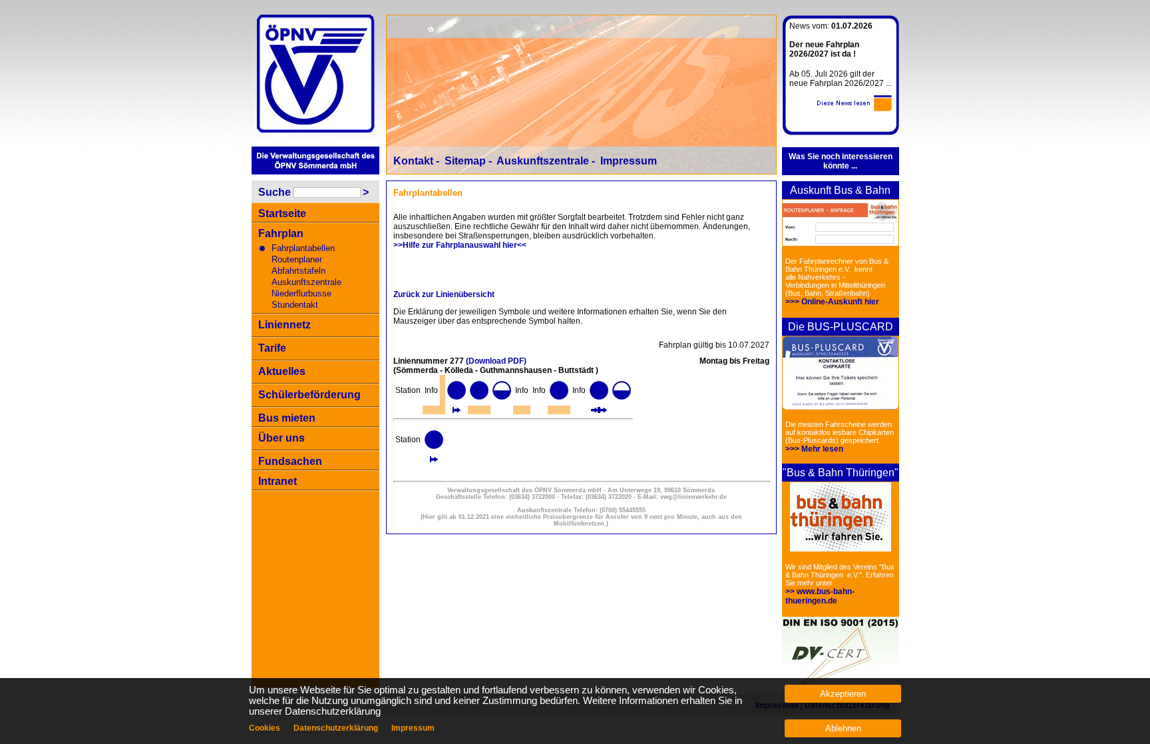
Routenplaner (297, 259)
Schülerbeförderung (309, 394)
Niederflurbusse (301, 293)
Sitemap (465, 161)
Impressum (628, 161)
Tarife (272, 348)
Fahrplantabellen (303, 248)
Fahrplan (280, 233)
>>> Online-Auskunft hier (832, 301)
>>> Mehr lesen (814, 449)
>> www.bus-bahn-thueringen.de (820, 596)
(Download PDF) (496, 361)
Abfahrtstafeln (298, 271)
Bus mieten (286, 418)
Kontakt (413, 161)
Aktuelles (281, 371)
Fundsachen (290, 461)
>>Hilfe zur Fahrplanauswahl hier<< (459, 245)
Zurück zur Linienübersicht (443, 294)
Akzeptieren (843, 694)
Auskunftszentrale (306, 282)
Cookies (264, 728)
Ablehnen (843, 728)
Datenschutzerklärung (335, 728)
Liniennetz (284, 324)
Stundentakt (295, 305)
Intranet (277, 481)
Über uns (281, 438)
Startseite (282, 213)
